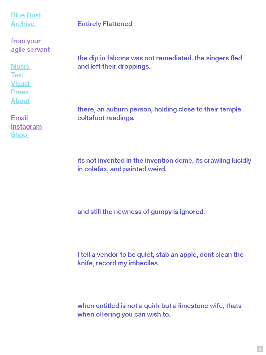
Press (20, 92)
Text (17, 75)
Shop (20, 134)
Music (20, 66)
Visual (21, 83)
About (20, 100)
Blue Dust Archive (26, 19)
